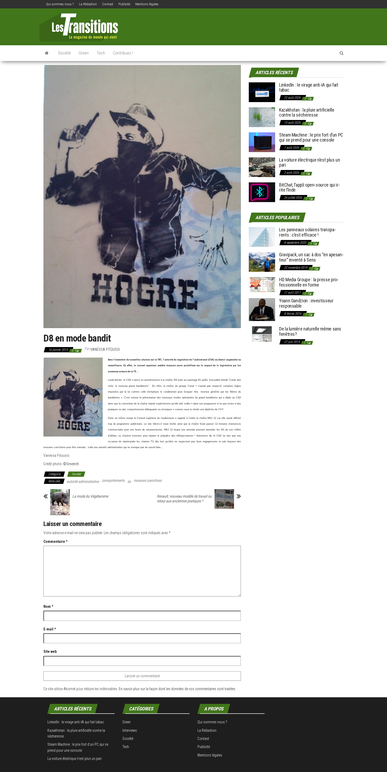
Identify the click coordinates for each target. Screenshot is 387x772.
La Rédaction (88, 4)
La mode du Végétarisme (90, 496)
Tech (101, 53)
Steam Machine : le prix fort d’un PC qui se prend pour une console (311, 137)
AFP (221, 409)
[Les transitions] (46, 53)
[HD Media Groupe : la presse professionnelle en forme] (262, 284)
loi (129, 481)
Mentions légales (146, 4)
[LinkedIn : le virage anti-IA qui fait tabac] (262, 91)
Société (64, 53)
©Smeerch (71, 464)
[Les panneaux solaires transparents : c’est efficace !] (262, 236)
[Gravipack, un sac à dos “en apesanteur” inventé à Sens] (262, 261)
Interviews (129, 730)
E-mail (49, 629)
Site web (50, 651)
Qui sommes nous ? (60, 4)
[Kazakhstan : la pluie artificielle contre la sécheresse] (262, 116)
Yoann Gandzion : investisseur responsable (306, 303)
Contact (107, 4)
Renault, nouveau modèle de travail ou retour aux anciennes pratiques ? (184, 498)
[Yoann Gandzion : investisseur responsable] (262, 309)
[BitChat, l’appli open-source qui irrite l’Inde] (262, 191)
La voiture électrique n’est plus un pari (309, 162)
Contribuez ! (123, 53)
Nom (48, 606)
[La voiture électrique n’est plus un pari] (262, 166)
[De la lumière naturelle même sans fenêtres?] (262, 333)
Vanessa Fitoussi (105, 349)
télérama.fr (157, 424)
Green (84, 53)
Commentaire (55, 541)
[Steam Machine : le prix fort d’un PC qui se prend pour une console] (262, 141)
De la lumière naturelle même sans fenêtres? (310, 331)
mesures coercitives (148, 480)
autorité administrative (83, 481)
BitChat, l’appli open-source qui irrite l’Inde (309, 187)
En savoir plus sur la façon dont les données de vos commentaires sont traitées (177, 689)
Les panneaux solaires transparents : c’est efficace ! (307, 232)
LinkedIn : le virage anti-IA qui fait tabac (308, 87)
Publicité (124, 4)
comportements (113, 480)
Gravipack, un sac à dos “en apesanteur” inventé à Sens (311, 257)
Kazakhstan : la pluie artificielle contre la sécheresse (306, 112)
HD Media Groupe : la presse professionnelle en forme (309, 282)
